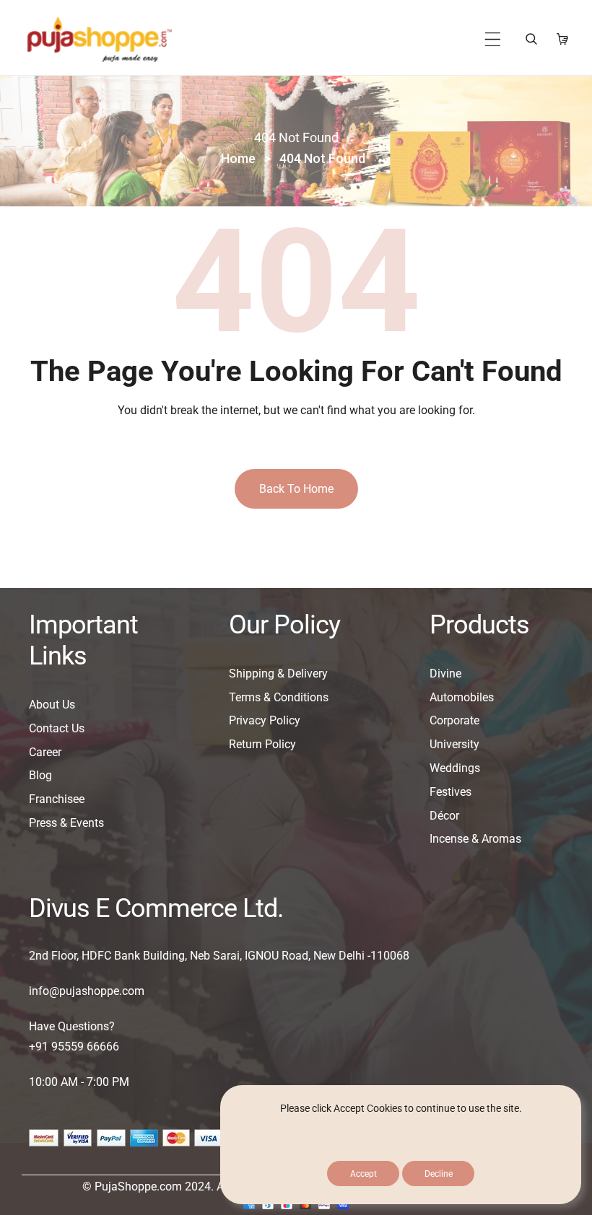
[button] (492, 39)
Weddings (455, 768)
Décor (444, 816)
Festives (450, 792)
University (454, 744)
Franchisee (56, 799)
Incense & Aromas (475, 839)
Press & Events (66, 823)
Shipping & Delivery (278, 673)
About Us (52, 704)
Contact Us (56, 728)
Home (238, 158)
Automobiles (462, 697)
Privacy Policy (264, 720)
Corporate (454, 720)
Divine (445, 673)
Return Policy (262, 744)
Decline (439, 1174)
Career (45, 752)
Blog (40, 775)
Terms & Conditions (278, 697)
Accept (363, 1174)
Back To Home (296, 489)
